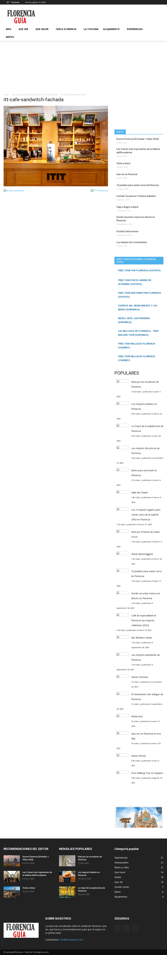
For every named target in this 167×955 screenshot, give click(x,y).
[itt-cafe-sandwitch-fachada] (56, 185)
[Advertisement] (83, 68)
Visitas (117, 877)
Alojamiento (111, 29)
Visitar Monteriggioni (142, 554)
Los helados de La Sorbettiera (131, 242)
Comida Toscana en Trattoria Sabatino (136, 196)
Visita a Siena (123, 163)
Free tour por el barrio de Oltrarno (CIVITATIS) (134, 282)
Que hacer (42, 29)
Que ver (23, 29)
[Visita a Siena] (12, 892)
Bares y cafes (121, 867)
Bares (117, 891)
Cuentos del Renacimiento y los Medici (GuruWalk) (137, 307)
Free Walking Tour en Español (147, 773)
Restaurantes (121, 862)
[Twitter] (161, 2)
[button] (159, 33)
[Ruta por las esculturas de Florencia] (67, 860)
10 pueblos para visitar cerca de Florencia (137, 185)
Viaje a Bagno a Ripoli (127, 207)
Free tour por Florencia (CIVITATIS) (139, 270)
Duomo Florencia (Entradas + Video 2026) (137, 139)
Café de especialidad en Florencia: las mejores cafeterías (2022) (143, 620)
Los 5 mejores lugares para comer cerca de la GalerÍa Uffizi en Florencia (145, 514)
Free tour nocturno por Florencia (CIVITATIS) (139, 295)
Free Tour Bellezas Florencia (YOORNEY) (136, 346)
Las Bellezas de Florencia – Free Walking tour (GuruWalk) (138, 333)
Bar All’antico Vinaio (141, 637)
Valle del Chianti (139, 492)
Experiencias (135, 29)
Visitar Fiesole (138, 755)
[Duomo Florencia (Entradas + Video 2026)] (12, 860)
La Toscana (91, 29)
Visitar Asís (137, 716)
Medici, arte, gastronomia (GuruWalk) (134, 320)
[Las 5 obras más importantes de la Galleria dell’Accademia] (12, 876)
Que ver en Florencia (126, 174)
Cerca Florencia (66, 29)
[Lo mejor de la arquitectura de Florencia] (67, 892)
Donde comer (121, 886)
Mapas (10, 36)
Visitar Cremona (139, 677)
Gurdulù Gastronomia (127, 231)
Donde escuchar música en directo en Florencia (135, 219)
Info (8, 29)
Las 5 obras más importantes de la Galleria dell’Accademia (138, 151)
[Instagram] (155, 2)
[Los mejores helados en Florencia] (67, 876)
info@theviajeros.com (71, 939)
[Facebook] (150, 2)
